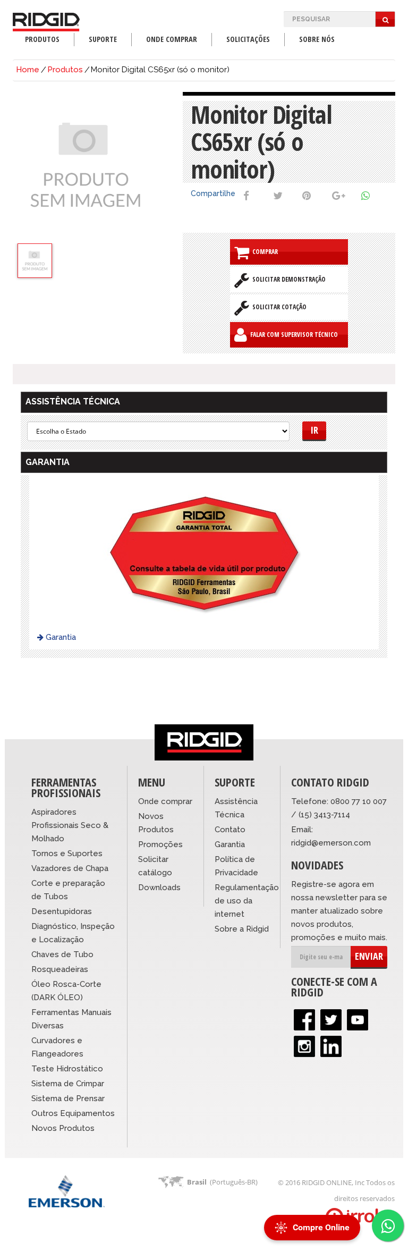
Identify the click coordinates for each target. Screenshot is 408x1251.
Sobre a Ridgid (242, 929)
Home (27, 69)
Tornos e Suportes (67, 853)
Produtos (65, 69)
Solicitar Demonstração (287, 279)
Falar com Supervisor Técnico (292, 334)
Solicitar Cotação (278, 306)
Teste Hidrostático (67, 1069)
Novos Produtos (63, 1128)
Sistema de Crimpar (67, 1083)
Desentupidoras (61, 911)
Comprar (263, 251)
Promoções (160, 844)
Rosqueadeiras (59, 969)
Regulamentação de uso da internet (247, 901)
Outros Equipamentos (73, 1113)
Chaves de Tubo (62, 954)
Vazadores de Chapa (69, 868)
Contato (230, 829)
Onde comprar (165, 801)
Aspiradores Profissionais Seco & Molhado (69, 825)
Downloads (159, 887)
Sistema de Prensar (68, 1098)
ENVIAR (369, 956)
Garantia (60, 637)
